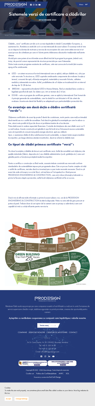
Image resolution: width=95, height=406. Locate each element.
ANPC (61, 373)
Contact (73, 332)
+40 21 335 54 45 (49, 345)
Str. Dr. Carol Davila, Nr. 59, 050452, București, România (47, 342)
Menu (81, 4)
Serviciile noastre (37, 332)
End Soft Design (55, 377)
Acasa (7, 35)
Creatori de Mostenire (57, 332)
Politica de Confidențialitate (46, 373)
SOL (67, 373)
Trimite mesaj (44, 325)
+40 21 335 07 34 (49, 348)
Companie (22, 332)
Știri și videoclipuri (15, 35)
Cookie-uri (30, 373)
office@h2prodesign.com (50, 351)
